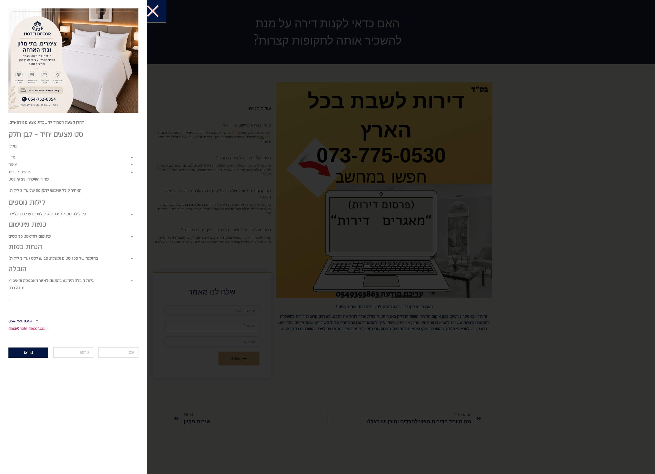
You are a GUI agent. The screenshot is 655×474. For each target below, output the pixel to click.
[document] (327, 237)
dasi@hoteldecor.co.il (28, 328)
